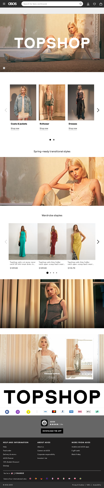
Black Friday (76, 454)
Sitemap (6, 466)
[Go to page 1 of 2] (50, 140)
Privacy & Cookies (78, 485)
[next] (98, 110)
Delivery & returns (9, 454)
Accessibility (97, 485)
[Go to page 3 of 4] (53, 273)
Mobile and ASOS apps (80, 447)
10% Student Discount (11, 462)
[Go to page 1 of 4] (47, 273)
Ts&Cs (88, 485)
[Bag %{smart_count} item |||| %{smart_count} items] (101, 4)
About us (40, 447)
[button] (30, 479)
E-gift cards (76, 450)
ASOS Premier (8, 458)
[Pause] (4, 68)
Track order (7, 450)
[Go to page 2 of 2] (54, 140)
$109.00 (14, 268)
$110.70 (71, 268)
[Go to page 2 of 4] (50, 273)
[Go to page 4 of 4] (56, 273)
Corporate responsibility (46, 454)
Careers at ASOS (43, 450)
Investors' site (42, 458)
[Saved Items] (94, 4)
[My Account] (88, 4)
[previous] (6, 110)
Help (5, 447)
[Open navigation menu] (4, 4)
